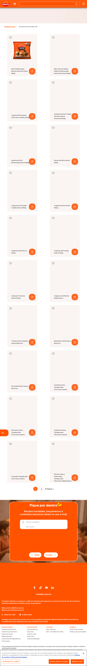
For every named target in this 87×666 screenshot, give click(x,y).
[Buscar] (76, 3)
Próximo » (49, 489)
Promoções (6, 641)
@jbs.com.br (6, 608)
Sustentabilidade (33, 639)
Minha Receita (7, 636)
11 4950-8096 (27, 615)
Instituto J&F (31, 634)
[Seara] (5, 3)
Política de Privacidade (18, 657)
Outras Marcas (32, 629)
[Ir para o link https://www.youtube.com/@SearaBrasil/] (46, 588)
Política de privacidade (78, 632)
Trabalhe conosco (43, 594)
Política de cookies (76, 629)
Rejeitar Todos (77, 661)
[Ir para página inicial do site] (43, 581)
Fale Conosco (51, 629)
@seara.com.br (18, 610)
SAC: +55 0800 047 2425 (54, 632)
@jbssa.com (6, 610)
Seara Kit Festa (7, 634)
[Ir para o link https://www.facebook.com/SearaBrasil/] (34, 587)
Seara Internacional (9, 629)
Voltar (37, 555)
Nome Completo (33, 522)
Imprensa (30, 632)
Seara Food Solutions (9, 632)
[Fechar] (83, 653)
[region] (43, 658)
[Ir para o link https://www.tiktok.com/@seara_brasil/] (40, 587)
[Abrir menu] (14, 3)
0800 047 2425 (9, 615)
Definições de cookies (11, 661)
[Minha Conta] (83, 3)
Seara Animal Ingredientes (11, 639)
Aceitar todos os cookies (59, 661)
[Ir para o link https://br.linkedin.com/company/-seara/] (52, 587)
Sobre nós (30, 636)
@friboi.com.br (18, 608)
